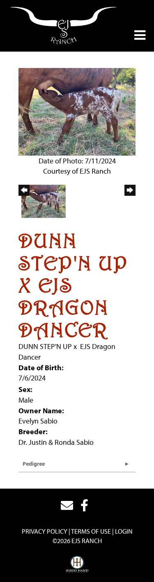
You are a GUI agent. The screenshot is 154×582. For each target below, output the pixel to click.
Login (124, 531)
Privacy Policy (44, 531)
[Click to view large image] (77, 110)
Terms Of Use (91, 531)
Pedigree (34, 463)
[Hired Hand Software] (77, 565)
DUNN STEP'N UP (45, 346)
